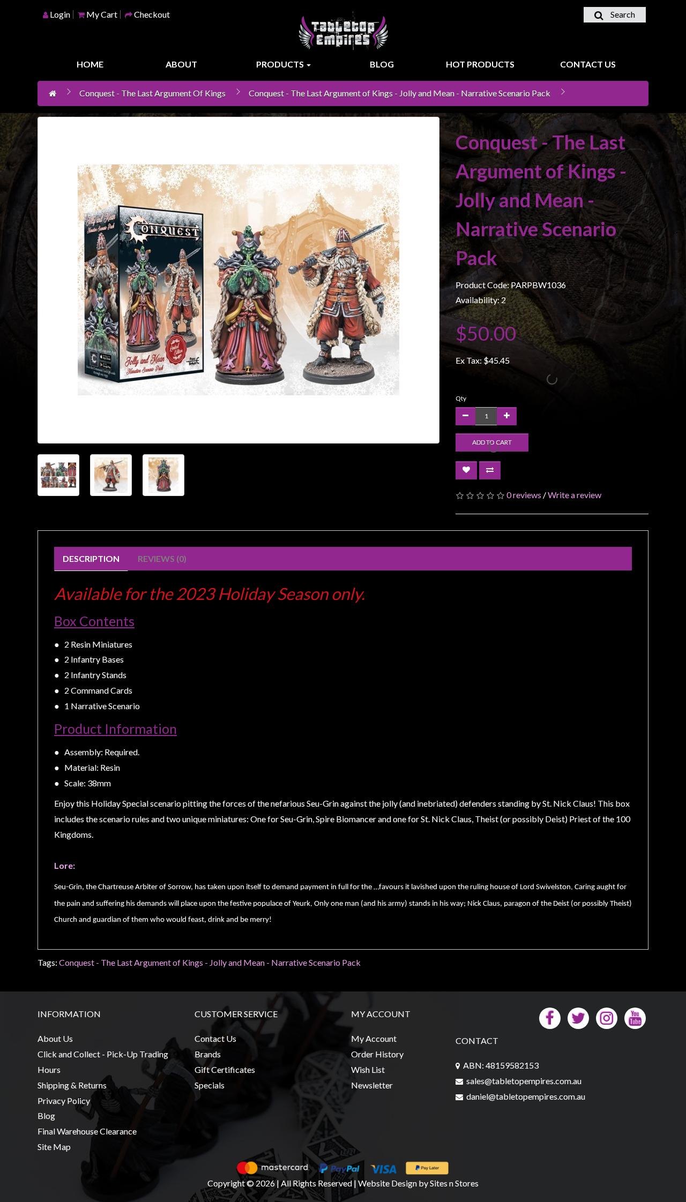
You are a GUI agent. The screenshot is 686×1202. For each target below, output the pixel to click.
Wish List (368, 1069)
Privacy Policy (64, 1100)
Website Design (387, 1183)
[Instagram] (606, 1017)
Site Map (54, 1146)
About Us (55, 1038)
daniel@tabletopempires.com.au (525, 1096)
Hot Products (480, 64)
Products (280, 64)
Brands (208, 1054)
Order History (377, 1054)
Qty (461, 398)
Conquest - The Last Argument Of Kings (152, 93)
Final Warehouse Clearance (87, 1131)
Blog (382, 64)
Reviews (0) (162, 558)
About (181, 64)
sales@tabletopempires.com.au (523, 1081)
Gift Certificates (225, 1069)
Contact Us (588, 64)
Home (90, 64)
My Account (374, 1038)
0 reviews (523, 495)
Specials (210, 1085)
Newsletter (372, 1085)
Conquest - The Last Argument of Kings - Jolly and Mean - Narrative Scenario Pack (399, 93)
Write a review (574, 495)
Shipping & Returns (72, 1085)
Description (91, 558)
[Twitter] (578, 1017)
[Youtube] (635, 1017)
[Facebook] (550, 1017)
